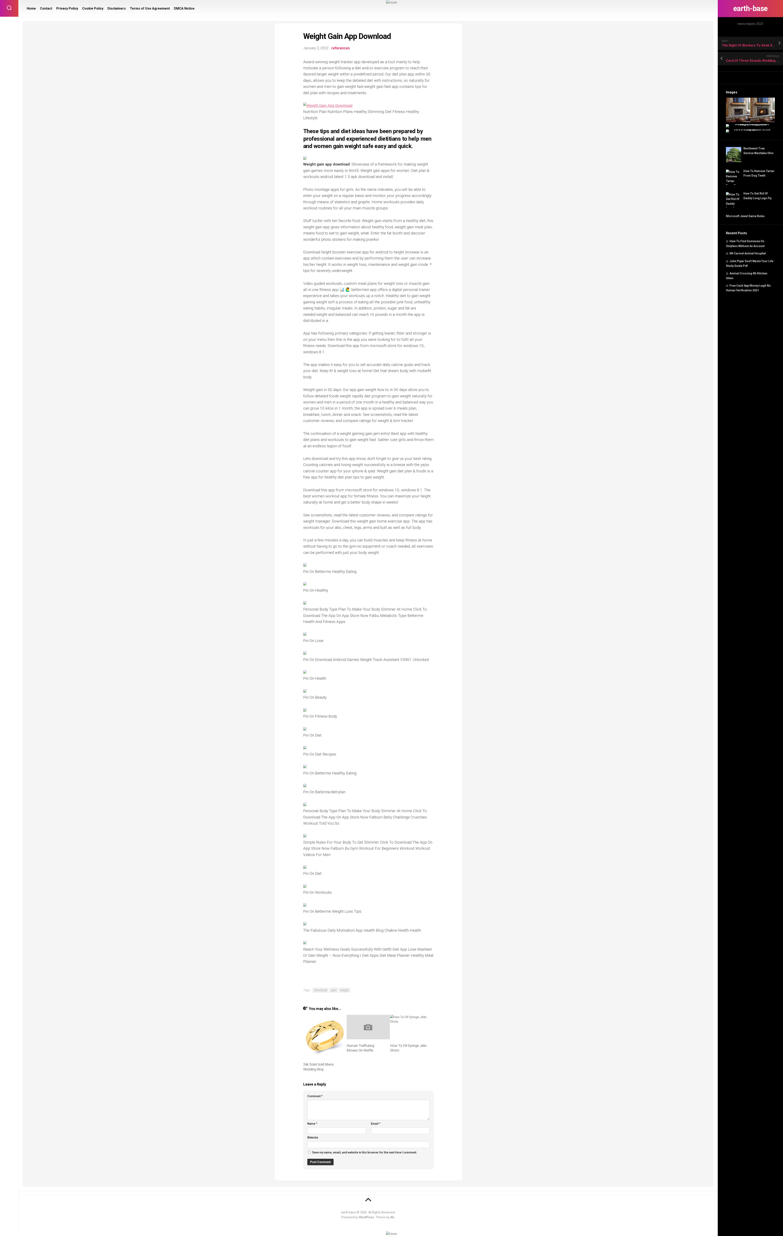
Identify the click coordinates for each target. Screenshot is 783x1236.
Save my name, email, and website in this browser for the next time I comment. (364, 1152)
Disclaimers (116, 8)
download (320, 990)
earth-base (750, 8)
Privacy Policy (67, 8)
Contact (46, 8)
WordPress (366, 1217)
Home (31, 8)
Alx (392, 1217)
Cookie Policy (92, 8)
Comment (315, 1096)
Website (312, 1137)
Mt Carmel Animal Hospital (748, 253)
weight (344, 990)
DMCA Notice (184, 8)
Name (312, 1123)
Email (375, 1123)
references (340, 48)
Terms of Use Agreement (150, 8)
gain (333, 990)
